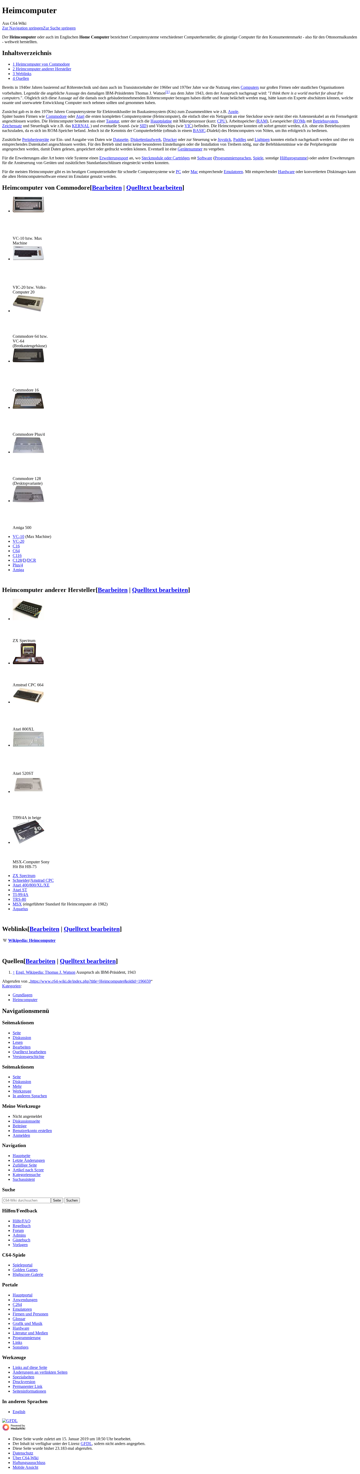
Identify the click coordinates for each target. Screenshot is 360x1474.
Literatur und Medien (30, 1333)
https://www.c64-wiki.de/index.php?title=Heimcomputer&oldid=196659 (90, 981)
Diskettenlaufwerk (145, 139)
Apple (233, 111)
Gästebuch (21, 1240)
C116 (17, 555)
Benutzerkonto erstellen (32, 1130)
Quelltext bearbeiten (154, 187)
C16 (16, 546)
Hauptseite (21, 1155)
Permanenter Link (27, 1386)
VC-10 (18, 536)
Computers (250, 87)
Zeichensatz (12, 126)
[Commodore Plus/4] (28, 407)
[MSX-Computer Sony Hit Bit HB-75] (28, 842)
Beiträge (20, 1126)
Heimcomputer (25, 999)
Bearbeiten (107, 187)
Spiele (258, 158)
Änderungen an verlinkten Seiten (40, 1372)
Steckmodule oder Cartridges (166, 158)
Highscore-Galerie (28, 1274)
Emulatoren (233, 171)
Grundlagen (22, 995)
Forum (18, 1230)
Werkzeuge (22, 1091)
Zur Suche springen (59, 28)
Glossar (19, 1318)
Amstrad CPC (42, 880)
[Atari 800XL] (28, 702)
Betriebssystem (325, 121)
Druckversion (24, 1381)
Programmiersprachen (233, 158)
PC (178, 171)
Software (204, 158)
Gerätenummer (190, 149)
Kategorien (11, 986)
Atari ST (20, 890)
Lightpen (262, 139)
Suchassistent (24, 1179)
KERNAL (80, 126)
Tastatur (112, 121)
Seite (17, 1033)
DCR (31, 560)
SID (143, 126)
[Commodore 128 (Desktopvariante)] (28, 452)
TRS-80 (19, 899)
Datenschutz (23, 1453)
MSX (17, 904)
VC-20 (18, 541)
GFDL (86, 1443)
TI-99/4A (20, 894)
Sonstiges (20, 1347)
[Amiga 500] (28, 500)
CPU (221, 121)
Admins (19, 1235)
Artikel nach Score (28, 1170)
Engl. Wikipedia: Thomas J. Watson (45, 972)
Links (17, 1342)
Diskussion (22, 1037)
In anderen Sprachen (30, 1096)
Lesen (18, 1042)
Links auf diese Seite (30, 1367)
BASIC (199, 130)
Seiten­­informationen (29, 1391)
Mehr (17, 1086)
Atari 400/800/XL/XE (31, 885)
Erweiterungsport (113, 158)
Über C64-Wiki (25, 1458)
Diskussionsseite (26, 1121)
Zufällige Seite (25, 1165)
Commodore (56, 116)
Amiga (18, 569)
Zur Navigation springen (22, 28)
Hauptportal (22, 1295)
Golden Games (25, 1269)
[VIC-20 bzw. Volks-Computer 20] (28, 259)
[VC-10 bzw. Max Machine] (28, 211)
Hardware (286, 171)
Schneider (21, 880)
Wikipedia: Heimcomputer (32, 940)
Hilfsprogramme (293, 158)
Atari (80, 116)
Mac (194, 171)
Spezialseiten (23, 1377)
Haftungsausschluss (29, 1462)
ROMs (299, 121)
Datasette (120, 139)
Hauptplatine (161, 121)
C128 (17, 560)
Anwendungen (25, 1299)
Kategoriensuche (27, 1174)
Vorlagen (20, 1244)
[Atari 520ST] (28, 745)
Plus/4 (18, 565)
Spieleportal (22, 1265)
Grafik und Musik (27, 1323)
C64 (16, 551)
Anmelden (21, 1135)
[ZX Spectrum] (28, 618)
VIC (188, 126)
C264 (17, 1304)
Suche (8, 1189)
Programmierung (27, 1337)
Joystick (224, 139)
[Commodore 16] (28, 361)
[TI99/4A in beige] (28, 791)
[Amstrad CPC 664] (28, 663)
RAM (262, 121)
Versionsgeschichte (28, 1056)
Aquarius (20, 909)
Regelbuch (22, 1225)
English (19, 1411)
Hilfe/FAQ (22, 1221)
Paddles (239, 139)
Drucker (170, 139)
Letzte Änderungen (29, 1160)
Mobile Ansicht (25, 1467)
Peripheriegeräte (35, 139)
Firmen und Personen (30, 1314)
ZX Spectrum (24, 875)
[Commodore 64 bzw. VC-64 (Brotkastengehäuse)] (28, 310)
